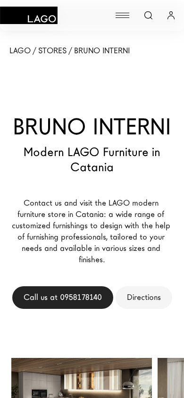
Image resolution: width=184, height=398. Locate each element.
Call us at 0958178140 (63, 297)
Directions (144, 297)
